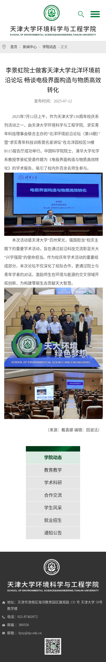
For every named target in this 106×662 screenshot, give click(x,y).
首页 (13, 47)
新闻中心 (30, 47)
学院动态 (49, 47)
